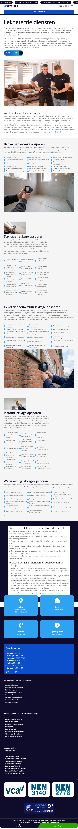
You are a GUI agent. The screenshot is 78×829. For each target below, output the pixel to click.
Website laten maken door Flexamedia (51, 820)
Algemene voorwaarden (50, 823)
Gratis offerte (38, 12)
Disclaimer (36, 823)
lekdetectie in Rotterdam (54, 132)
